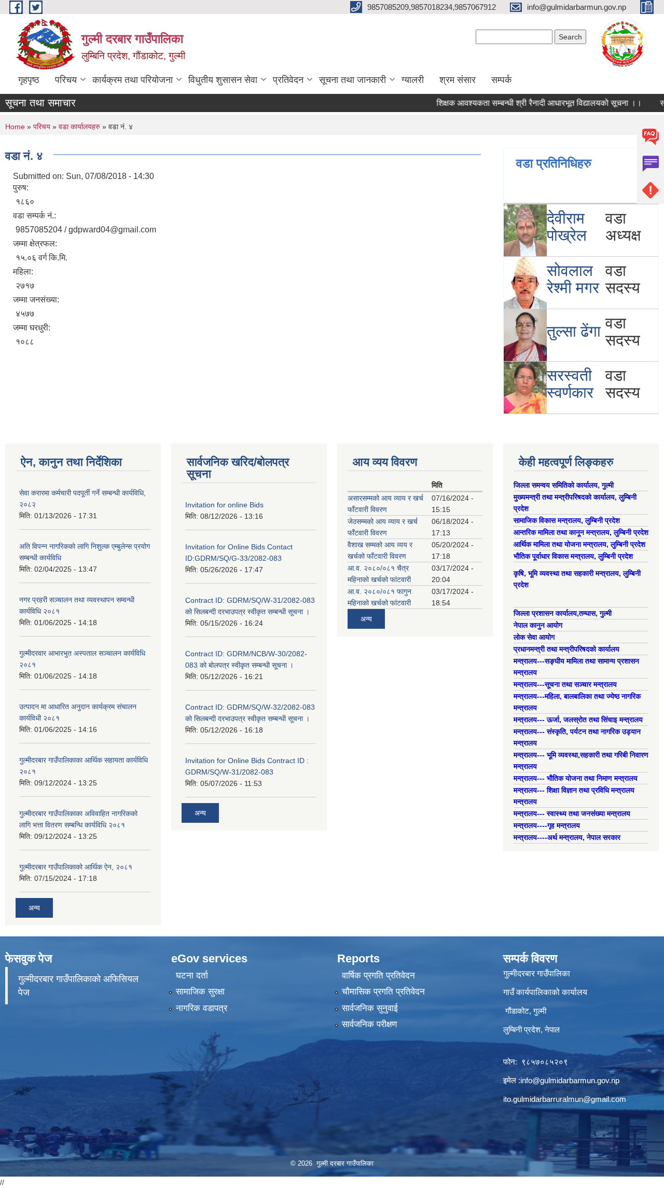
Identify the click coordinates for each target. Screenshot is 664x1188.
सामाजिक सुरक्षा (200, 992)
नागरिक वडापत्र (201, 1008)
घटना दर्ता (192, 975)
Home (15, 126)
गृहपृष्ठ (28, 80)
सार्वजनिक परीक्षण (369, 1024)
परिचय (66, 80)
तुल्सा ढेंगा (574, 331)
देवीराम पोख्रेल (567, 227)
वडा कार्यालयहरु (79, 126)
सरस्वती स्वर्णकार (570, 384)
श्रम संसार (457, 80)
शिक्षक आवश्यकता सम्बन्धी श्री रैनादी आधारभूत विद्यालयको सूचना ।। (521, 103)
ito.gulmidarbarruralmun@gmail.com (564, 1099)
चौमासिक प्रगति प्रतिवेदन (383, 992)
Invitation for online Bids (224, 505)
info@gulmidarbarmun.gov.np (569, 1080)
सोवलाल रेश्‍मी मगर (573, 279)
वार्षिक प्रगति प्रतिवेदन (378, 975)
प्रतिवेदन (288, 80)
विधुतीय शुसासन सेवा (222, 80)
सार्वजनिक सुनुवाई (370, 1008)
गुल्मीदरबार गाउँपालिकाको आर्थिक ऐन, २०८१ (75, 867)
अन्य (34, 908)
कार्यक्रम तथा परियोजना (132, 80)
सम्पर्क (501, 80)
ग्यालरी (413, 80)
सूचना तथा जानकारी (352, 80)
